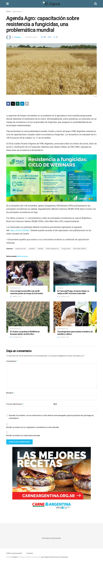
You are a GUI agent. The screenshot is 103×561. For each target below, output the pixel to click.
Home (8, 11)
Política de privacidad (14, 553)
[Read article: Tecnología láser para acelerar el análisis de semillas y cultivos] (75, 317)
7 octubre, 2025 (16, 337)
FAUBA (40, 249)
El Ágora (17, 37)
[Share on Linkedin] (22, 104)
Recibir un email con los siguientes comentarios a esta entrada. (32, 427)
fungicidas (66, 249)
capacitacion (20, 249)
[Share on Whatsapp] (18, 104)
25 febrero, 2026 (63, 296)
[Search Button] (95, 4)
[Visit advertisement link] (51, 480)
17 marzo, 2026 (16, 296)
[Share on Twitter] (13, 104)
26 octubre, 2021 (31, 37)
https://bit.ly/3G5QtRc (19, 230)
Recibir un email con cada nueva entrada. (23, 435)
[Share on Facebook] (8, 104)
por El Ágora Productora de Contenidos (54, 557)
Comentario (12, 361)
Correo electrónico (15, 404)
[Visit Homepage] (51, 4)
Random (60, 288)
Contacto (29, 553)
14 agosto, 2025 (63, 337)
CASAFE (32, 249)
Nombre (10, 393)
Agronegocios (17, 11)
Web (55, 404)
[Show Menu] (7, 4)
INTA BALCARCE (79, 249)
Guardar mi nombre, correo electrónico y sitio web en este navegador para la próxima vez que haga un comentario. (51, 416)
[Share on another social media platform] (27, 104)
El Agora (15, 557)
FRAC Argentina (52, 249)
